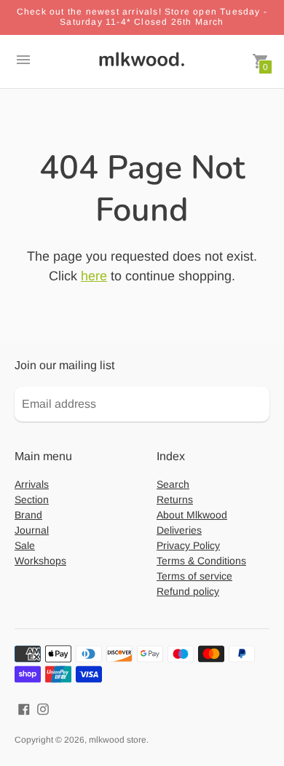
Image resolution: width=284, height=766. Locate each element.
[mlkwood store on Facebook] (24, 708)
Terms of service (194, 576)
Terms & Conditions (201, 560)
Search (173, 484)
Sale (25, 545)
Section (32, 499)
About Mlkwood (192, 515)
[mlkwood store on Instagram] (43, 708)
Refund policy (188, 591)
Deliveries (179, 530)
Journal (32, 530)
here (94, 276)
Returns (175, 499)
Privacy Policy (188, 545)
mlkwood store (117, 740)
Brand (28, 515)
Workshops (40, 560)
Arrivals (32, 484)
